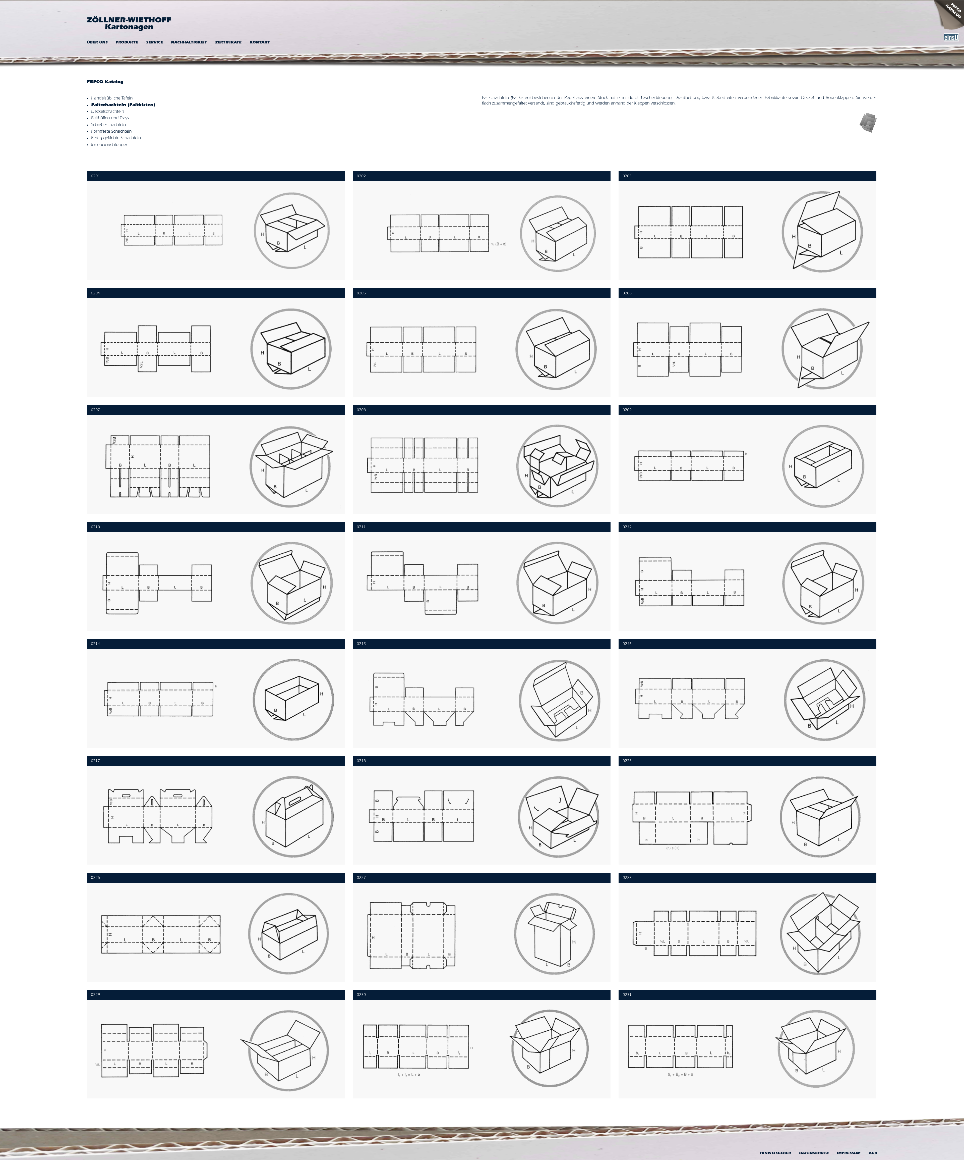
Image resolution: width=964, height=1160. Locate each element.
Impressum (849, 1153)
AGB (873, 1153)
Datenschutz (814, 1153)
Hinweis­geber (775, 1153)
